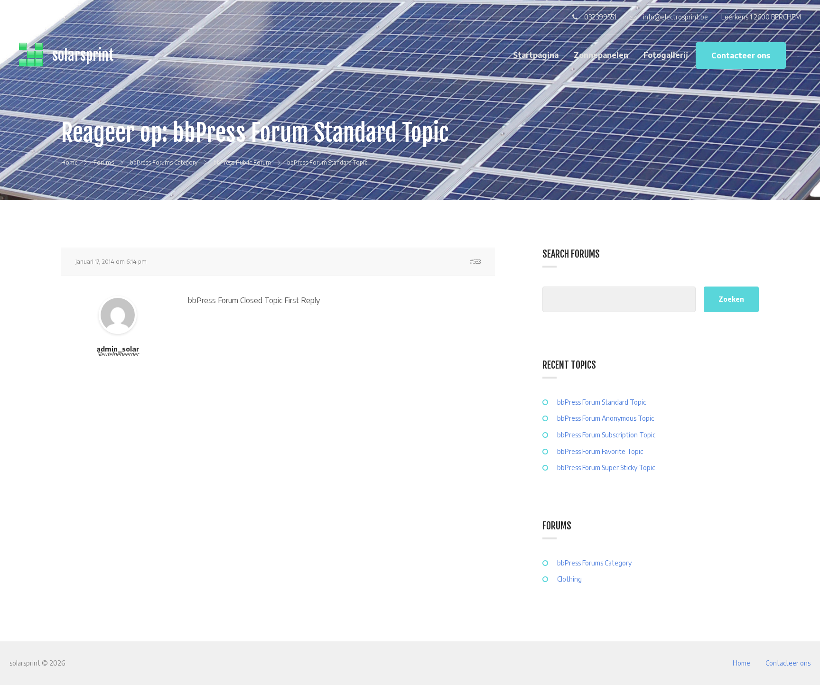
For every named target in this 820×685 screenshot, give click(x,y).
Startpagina (536, 55)
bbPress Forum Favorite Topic (600, 451)
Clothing (569, 579)
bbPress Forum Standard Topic (601, 402)
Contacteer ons (740, 55)
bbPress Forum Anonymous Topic (605, 418)
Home (741, 663)
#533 (475, 261)
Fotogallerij (665, 55)
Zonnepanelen (601, 55)
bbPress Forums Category (594, 563)
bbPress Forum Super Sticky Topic (606, 467)
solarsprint (83, 55)
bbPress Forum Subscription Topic (606, 435)
